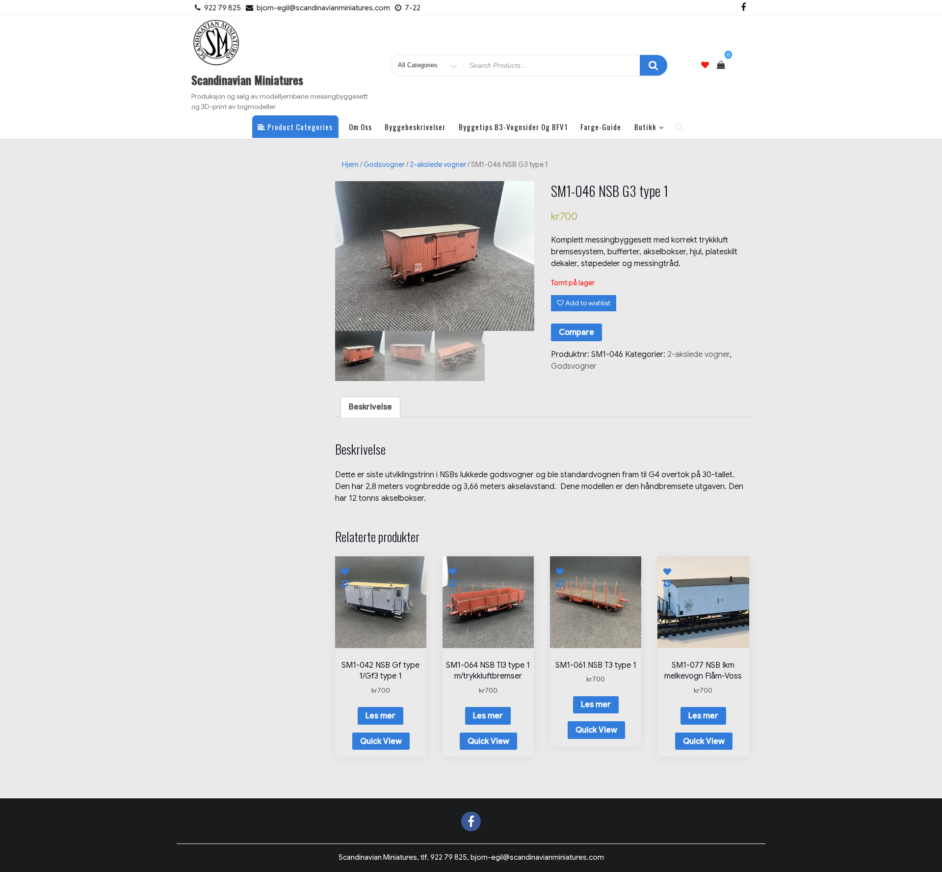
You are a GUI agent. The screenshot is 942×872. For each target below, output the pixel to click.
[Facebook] (743, 8)
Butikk (645, 126)
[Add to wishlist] (345, 571)
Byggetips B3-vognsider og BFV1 (513, 126)
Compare (576, 332)
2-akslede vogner (438, 164)
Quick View (381, 741)
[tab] (370, 407)
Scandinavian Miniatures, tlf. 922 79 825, (471, 857)
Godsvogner (384, 164)
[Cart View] (721, 65)
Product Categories (299, 126)
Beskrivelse (370, 407)
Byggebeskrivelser (415, 126)
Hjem (350, 164)
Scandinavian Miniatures (247, 79)
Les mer (380, 716)
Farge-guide (600, 126)
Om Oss (360, 126)
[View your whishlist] (705, 65)
